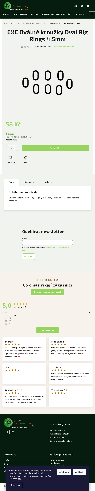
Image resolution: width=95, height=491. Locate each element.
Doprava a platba (57, 430)
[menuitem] (5, 14)
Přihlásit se (28, 256)
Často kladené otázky (59, 434)
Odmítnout (64, 472)
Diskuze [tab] (48, 182)
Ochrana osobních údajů (60, 441)
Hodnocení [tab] (29, 182)
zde (19, 478)
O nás (6, 460)
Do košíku (56, 148)
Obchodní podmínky (58, 437)
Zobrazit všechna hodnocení (47, 292)
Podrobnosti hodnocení (63, 46)
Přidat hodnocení (47, 330)
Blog (6, 464)
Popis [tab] (11, 182)
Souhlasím (79, 472)
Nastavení (15, 485)
